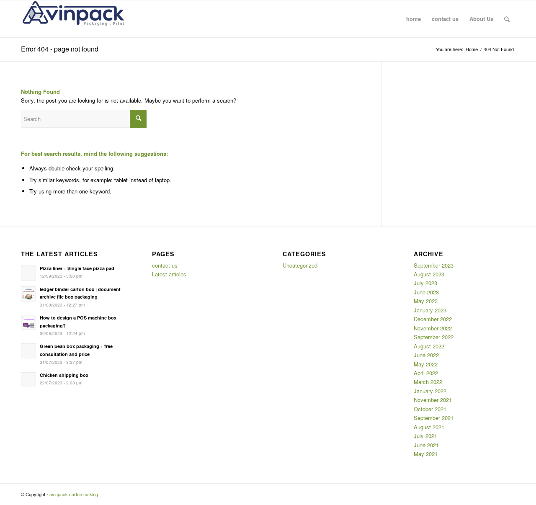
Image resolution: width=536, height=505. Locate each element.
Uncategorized (300, 265)
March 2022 (428, 382)
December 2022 (433, 319)
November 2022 (433, 328)
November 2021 (433, 400)
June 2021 (426, 445)
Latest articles (169, 274)
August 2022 (429, 346)
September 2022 (434, 337)
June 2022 (426, 355)
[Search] (507, 18)
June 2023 (426, 292)
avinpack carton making (73, 494)
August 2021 (429, 427)
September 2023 (434, 265)
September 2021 (434, 418)
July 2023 (425, 283)
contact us (165, 265)
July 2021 (425, 436)
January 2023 (430, 310)
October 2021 (430, 409)
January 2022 (430, 391)
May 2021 (426, 454)
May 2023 (426, 301)
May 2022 (426, 364)
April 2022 (426, 373)
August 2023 (429, 274)
